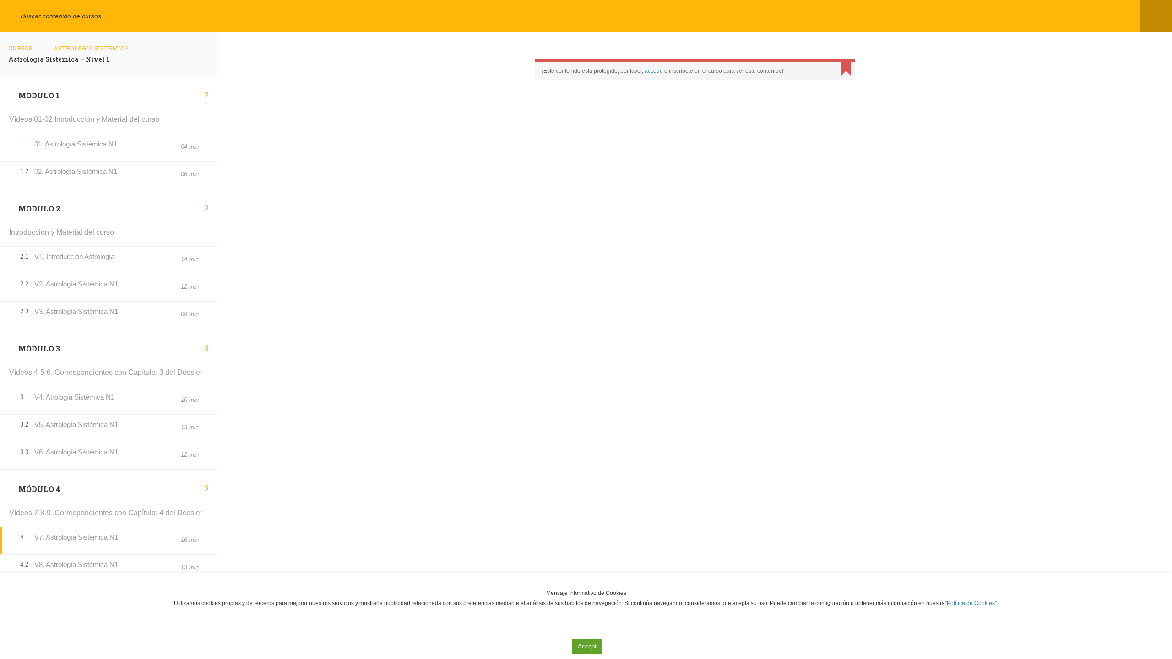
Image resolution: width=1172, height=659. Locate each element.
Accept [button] (587, 646)
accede (654, 71)
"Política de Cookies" (971, 603)
